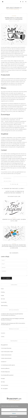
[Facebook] (10, 184)
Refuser (14, 413)
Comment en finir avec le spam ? (13, 188)
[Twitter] (20, 1)
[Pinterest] (14, 184)
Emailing (3, 292)
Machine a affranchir (5, 368)
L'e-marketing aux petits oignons (8, 365)
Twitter (2, 336)
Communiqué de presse (6, 348)
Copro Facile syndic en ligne (7, 351)
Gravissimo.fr (3, 361)
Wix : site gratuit (4, 388)
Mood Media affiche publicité (7, 375)
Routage (3, 378)
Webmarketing (4, 305)
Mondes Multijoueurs (5, 371)
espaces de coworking (14, 50)
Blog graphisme (4, 344)
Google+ (3, 333)
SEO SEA (3, 298)
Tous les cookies (14, 409)
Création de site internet (6, 354)
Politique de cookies (13, 416)
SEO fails (3, 381)
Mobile (2, 295)
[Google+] (17, 184)
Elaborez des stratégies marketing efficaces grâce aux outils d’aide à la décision (14, 246)
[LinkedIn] (23, 1)
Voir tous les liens (4, 385)
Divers (14, 15)
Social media (4, 302)
